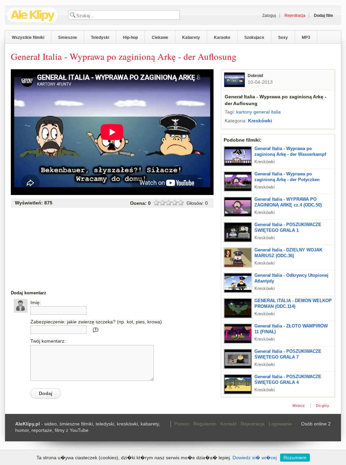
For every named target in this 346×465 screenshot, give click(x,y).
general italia (267, 112)
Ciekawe (160, 37)
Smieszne (67, 37)
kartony (244, 112)
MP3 (306, 37)
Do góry (322, 405)
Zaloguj (269, 15)
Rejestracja (253, 423)
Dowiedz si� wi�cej (254, 457)
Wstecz (298, 405)
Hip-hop (130, 37)
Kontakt (228, 423)
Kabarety (191, 37)
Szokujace (254, 37)
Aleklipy (32, 15)
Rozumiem (294, 457)
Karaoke (222, 37)
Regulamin (204, 423)
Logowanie (280, 423)
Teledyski (100, 37)
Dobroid (255, 75)
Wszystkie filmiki (28, 37)
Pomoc (181, 423)
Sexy (283, 37)
